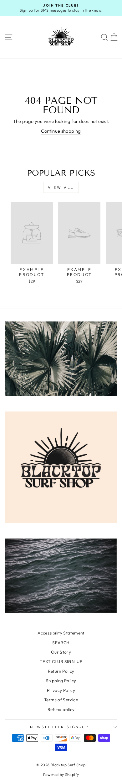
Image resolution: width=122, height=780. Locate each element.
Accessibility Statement (61, 633)
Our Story (61, 652)
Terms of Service (61, 700)
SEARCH (60, 642)
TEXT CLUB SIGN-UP (61, 661)
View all (61, 187)
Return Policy (61, 671)
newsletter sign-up (59, 726)
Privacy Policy (61, 690)
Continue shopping (61, 131)
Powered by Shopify (61, 774)
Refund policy (61, 709)
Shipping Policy (61, 680)
